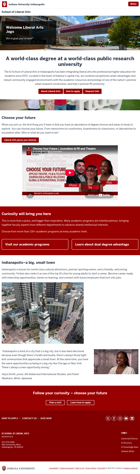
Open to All (79, 468)
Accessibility (54, 468)
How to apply (73, 91)
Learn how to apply (81, 402)
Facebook (114, 418)
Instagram (120, 418)
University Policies (129, 438)
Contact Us (29, 418)
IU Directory (126, 443)
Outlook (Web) (127, 451)
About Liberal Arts (51, 91)
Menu (133, 3)
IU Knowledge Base (129, 447)
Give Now (46, 418)
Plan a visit (55, 402)
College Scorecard (67, 468)
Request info (92, 91)
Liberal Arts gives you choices (20, 140)
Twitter (108, 418)
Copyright (101, 468)
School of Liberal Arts (16, 12)
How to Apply (10, 418)
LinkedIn (132, 418)
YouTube (126, 418)
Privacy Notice (90, 468)
